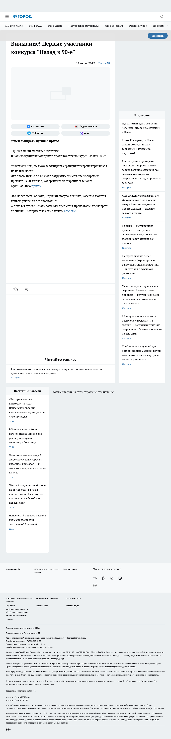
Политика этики (73, 598)
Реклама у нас (138, 25)
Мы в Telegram (114, 25)
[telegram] (27, 289)
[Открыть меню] (7, 16)
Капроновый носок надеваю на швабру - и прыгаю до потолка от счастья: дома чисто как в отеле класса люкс (57, 373)
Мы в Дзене (55, 25)
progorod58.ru (56, 663)
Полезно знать (70, 569)
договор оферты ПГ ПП (17, 700)
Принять (158, 35)
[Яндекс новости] (85, 126)
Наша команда (42, 605)
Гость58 (104, 63)
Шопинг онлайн (13, 569)
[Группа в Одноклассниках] (103, 578)
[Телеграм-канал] (35, 133)
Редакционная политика (47, 598)
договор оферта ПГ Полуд (18, 697)
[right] (167, 25)
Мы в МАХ (35, 25)
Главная (9, 619)
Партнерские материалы (84, 25)
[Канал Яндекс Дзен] (120, 578)
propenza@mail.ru (49, 638)
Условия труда (72, 605)
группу (36, 186)
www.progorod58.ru (31, 628)
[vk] (16, 289)
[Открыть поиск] (161, 16)
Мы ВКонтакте (14, 25)
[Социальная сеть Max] (85, 133)
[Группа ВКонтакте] (35, 126)
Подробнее (159, 708)
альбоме (70, 211)
